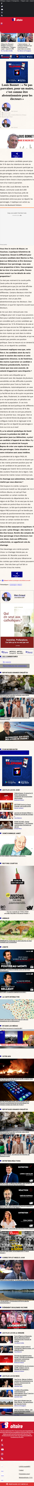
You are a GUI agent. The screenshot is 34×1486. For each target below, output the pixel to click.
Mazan (11, 116)
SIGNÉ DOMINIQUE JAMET (11, 833)
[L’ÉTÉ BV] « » (13, 992)
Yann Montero (18, 818)
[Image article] (9, 37)
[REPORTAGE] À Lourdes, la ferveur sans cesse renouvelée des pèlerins (14, 696)
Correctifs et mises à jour (13, 1258)
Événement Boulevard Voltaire (14, 1307)
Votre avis (6, 1056)
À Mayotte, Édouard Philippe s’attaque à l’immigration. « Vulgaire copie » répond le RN (8, 46)
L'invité (5, 947)
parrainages (6, 116)
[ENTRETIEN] (16, 1184)
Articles (5, 115)
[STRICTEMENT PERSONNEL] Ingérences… (13, 856)
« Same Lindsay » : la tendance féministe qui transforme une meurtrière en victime (24, 46)
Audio (9, 115)
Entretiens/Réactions (16, 115)
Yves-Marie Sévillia (19, 1343)
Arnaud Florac (18, 828)
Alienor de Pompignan (20, 1405)
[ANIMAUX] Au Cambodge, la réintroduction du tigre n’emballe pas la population (16, 941)
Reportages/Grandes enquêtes (15, 673)
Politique (24, 115)
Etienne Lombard (18, 808)
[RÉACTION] (16, 1206)
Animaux (5, 918)
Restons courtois (10, 863)
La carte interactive (10, 997)
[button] (17, 743)
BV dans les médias (10, 1026)
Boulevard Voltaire (19, 800)
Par (7, 50)
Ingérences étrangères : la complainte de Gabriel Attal (17, 1280)
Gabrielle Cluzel (18, 1386)
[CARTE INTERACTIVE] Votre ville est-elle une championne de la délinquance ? (14, 1020)
